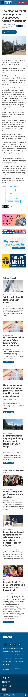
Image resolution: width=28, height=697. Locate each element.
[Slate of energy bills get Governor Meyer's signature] (13, 480)
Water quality (10, 190)
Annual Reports (7, 661)
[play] (2, 695)
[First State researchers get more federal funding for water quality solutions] (13, 326)
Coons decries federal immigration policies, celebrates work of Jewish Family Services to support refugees (13, 539)
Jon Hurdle (5, 399)
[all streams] (26, 695)
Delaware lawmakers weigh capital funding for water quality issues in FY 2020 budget (13, 441)
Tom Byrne (5, 306)
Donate (23, 2)
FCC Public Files (7, 658)
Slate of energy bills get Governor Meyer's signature (13, 494)
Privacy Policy (20, 648)
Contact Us (17, 668)
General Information (8, 651)
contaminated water (12, 193)
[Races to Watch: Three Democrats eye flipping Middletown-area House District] (13, 571)
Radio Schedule (18, 658)
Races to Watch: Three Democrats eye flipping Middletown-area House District (14, 586)
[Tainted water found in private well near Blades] (13, 286)
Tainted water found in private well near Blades (13, 300)
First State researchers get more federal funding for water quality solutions (13, 341)
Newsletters (18, 651)
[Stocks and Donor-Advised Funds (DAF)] (14, 220)
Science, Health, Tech (8, 294)
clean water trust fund (13, 201)
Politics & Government (12, 186)
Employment (18, 664)
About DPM (6, 664)
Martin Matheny (7, 593)
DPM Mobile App (19, 654)
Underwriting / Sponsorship (6, 668)
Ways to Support (19, 661)
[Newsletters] (14, 243)
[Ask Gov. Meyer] (14, 261)
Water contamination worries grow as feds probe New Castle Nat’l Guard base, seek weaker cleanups (13, 390)
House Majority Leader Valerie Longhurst (15, 197)
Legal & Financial (7, 654)
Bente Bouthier (6, 500)
